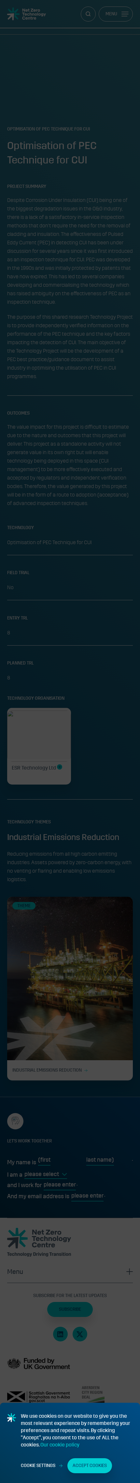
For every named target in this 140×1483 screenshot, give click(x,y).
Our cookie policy (59, 1445)
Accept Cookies (90, 1465)
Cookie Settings (38, 1465)
